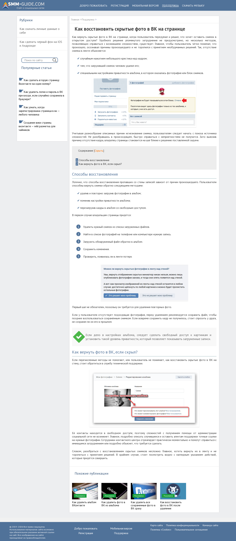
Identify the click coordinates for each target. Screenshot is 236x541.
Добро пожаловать (93, 5)
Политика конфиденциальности (182, 525)
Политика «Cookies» (160, 529)
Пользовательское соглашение (191, 529)
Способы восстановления (92, 160)
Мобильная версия (145, 5)
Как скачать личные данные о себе (40, 31)
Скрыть (99, 150)
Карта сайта (156, 525)
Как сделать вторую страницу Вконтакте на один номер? (39, 81)
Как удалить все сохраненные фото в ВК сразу (143, 505)
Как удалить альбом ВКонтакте (84, 503)
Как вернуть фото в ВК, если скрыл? (99, 164)
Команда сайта (210, 525)
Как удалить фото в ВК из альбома (113, 503)
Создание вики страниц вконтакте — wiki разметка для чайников (37, 126)
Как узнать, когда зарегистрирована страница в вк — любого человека (39, 110)
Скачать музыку (193, 5)
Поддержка (170, 5)
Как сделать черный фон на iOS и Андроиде (41, 44)
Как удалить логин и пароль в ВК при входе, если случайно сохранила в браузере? (41, 95)
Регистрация (120, 5)
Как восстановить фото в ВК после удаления (171, 505)
